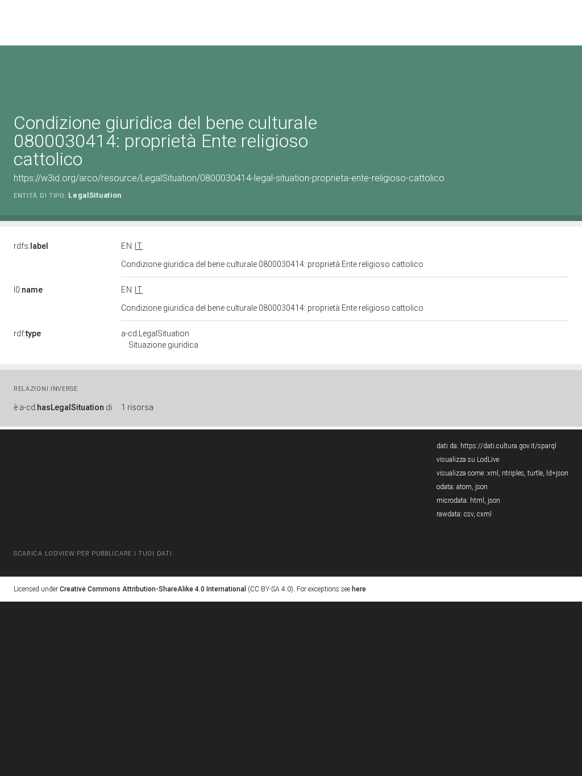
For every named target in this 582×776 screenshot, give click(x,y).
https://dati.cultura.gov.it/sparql (508, 446)
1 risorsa (137, 407)
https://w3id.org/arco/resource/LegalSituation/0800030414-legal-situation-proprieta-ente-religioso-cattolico (229, 178)
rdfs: (31, 246)
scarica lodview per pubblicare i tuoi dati (93, 553)
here (359, 589)
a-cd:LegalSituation (159, 339)
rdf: (27, 333)
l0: (28, 289)
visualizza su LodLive (467, 460)
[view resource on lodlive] (563, 73)
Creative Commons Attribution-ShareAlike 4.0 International (153, 589)
